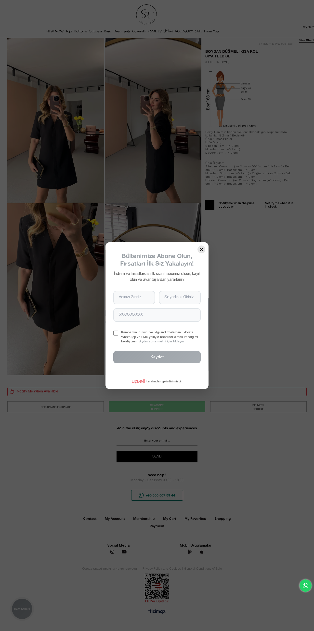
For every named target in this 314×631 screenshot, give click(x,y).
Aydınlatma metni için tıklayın (161, 341)
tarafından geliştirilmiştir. (164, 381)
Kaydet (157, 357)
